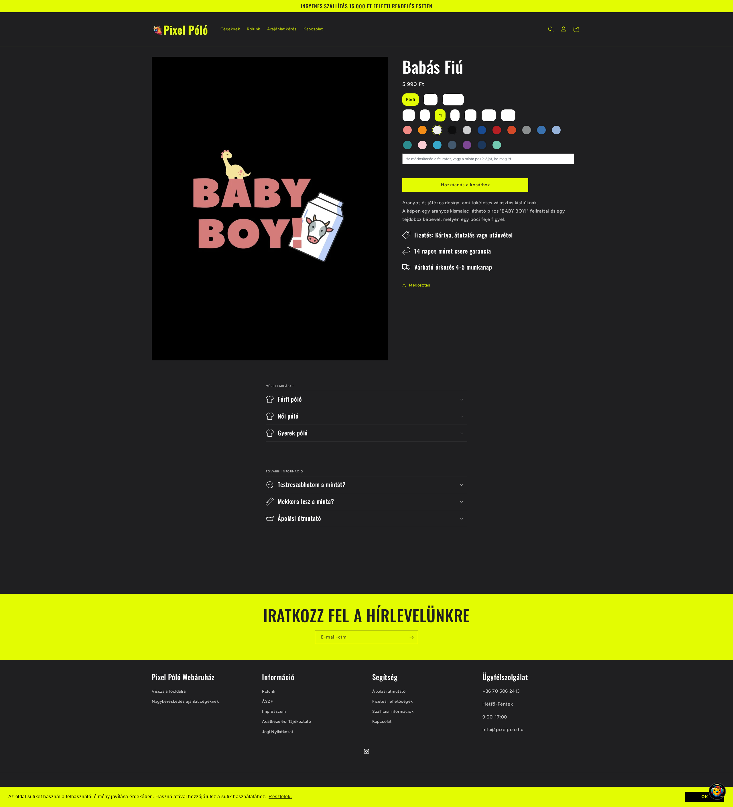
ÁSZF (267, 701)
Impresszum (274, 711)
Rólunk (268, 691)
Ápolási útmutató (389, 691)
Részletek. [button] (280, 796)
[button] (551, 29)
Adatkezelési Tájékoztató (286, 721)
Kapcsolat (381, 721)
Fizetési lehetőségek (392, 701)
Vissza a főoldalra (169, 691)
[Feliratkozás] (411, 637)
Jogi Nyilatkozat (277, 731)
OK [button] (705, 796)
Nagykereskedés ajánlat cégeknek (185, 701)
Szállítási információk (392, 711)
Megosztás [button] (419, 285)
